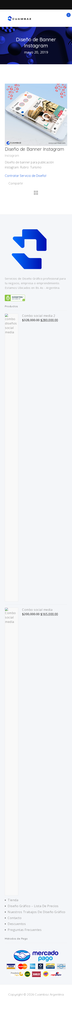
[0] (66, 17)
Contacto (15, 918)
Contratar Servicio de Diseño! (25, 176)
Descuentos (17, 924)
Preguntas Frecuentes (24, 930)
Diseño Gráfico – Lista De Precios (33, 906)
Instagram (12, 155)
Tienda (13, 900)
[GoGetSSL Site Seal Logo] (15, 297)
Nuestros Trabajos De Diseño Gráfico (36, 912)
